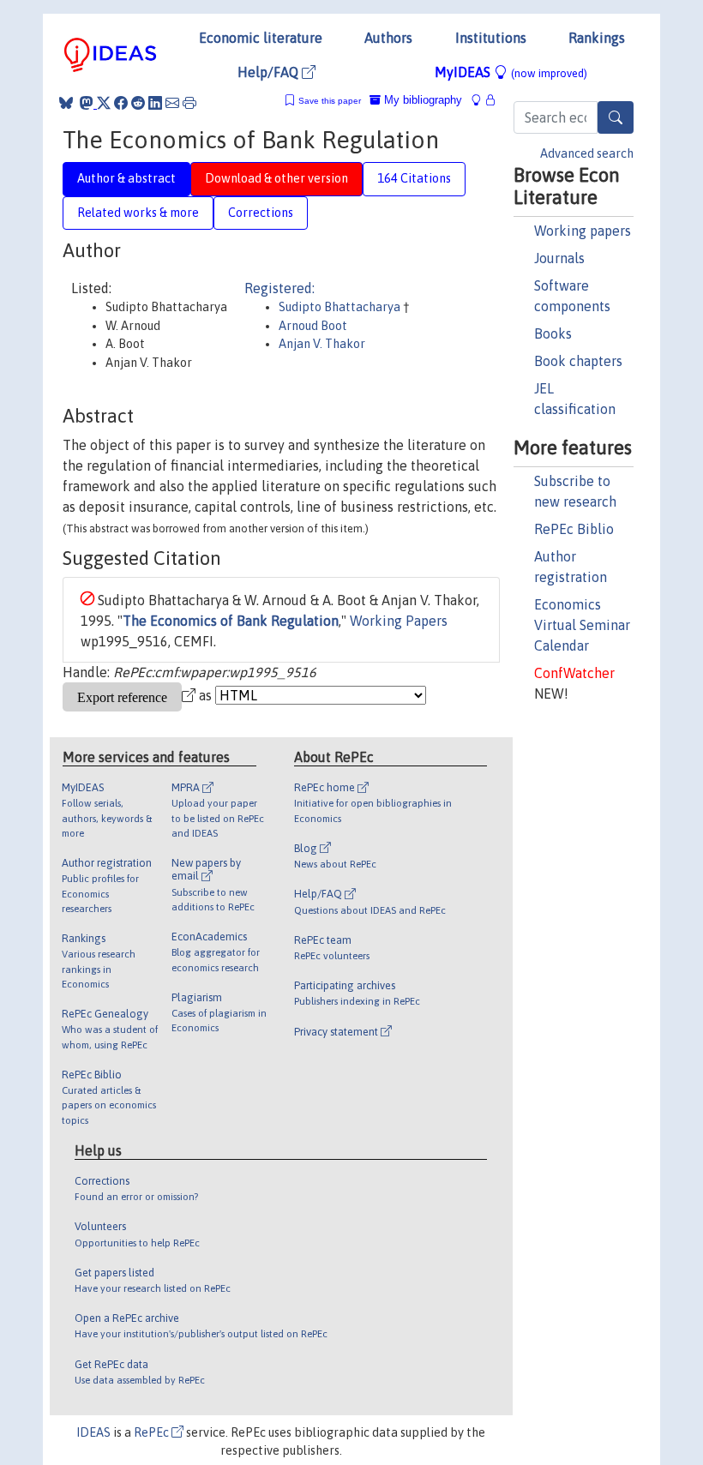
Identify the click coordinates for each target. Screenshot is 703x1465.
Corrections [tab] (260, 212)
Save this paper (329, 100)
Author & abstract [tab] (126, 178)
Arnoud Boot (313, 326)
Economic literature (260, 37)
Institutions (490, 37)
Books (553, 333)
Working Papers (399, 620)
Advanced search (587, 153)
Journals (559, 258)
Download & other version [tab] (276, 178)
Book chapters (578, 361)
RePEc (152, 1432)
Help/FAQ (269, 72)
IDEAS (93, 1432)
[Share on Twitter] (104, 103)
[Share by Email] (172, 103)
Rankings (596, 37)
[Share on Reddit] (138, 103)
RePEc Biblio (574, 529)
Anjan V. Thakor (322, 344)
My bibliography (421, 99)
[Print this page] (189, 103)
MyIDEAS (511, 72)
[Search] (616, 117)
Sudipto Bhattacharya (341, 307)
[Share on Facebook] (121, 103)
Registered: (279, 288)
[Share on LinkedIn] (155, 103)
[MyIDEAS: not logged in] (481, 100)
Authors (388, 37)
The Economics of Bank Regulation (231, 620)
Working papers (582, 230)
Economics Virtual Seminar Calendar (582, 625)
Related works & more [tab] (138, 212)
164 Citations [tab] (414, 178)
